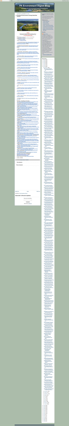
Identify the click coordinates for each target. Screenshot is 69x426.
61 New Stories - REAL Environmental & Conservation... (47, 214)
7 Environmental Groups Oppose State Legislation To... (48, 174)
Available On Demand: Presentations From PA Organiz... (48, 361)
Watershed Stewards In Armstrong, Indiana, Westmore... (47, 334)
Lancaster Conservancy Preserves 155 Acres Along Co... (48, 320)
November (46, 391)
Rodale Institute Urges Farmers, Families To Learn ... (48, 309)
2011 (44, 417)
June (45, 397)
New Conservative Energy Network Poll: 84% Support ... (48, 183)
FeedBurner (30, 203)
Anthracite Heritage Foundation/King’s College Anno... (48, 97)
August (45, 395)
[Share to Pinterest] (22, 157)
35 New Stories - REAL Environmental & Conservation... (47, 349)
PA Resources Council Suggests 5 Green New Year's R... (48, 171)
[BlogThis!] (18, 157)
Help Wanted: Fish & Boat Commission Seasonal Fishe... (48, 116)
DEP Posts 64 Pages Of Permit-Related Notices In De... (48, 226)
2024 (44, 62)
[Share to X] (19, 157)
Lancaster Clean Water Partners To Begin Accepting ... (49, 195)
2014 (44, 413)
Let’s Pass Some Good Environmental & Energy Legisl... (48, 88)
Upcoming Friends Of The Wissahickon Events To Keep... (48, 293)
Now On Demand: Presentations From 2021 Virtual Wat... (48, 159)
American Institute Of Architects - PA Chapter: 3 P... (48, 148)
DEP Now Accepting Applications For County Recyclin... (48, 374)
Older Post (38, 191)
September (46, 393)
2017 (44, 409)
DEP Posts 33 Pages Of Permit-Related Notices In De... (48, 154)
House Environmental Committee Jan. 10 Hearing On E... (48, 145)
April (45, 400)
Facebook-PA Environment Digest (48, 26)
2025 (44, 61)
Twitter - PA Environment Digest (48, 25)
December (46, 67)
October (45, 392)
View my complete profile (47, 54)
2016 (44, 410)
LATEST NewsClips (46, 21)
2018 (44, 408)
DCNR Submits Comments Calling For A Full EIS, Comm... (48, 91)
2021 (44, 66)
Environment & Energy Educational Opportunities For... (48, 137)
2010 (44, 418)
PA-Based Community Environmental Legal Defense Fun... (47, 306)
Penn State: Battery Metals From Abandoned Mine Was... (48, 238)
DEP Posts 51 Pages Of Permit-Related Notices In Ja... (48, 69)
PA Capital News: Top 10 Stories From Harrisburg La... (48, 356)
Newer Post (17, 191)
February (45, 402)
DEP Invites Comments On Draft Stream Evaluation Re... (48, 377)
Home (28, 191)
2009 (44, 419)
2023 (44, 63)
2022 (44, 65)
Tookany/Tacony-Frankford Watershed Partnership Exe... (48, 317)
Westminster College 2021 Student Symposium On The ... (49, 109)
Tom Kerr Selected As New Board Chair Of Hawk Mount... (48, 180)
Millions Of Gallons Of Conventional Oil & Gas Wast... (48, 337)
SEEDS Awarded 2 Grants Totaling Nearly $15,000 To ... (48, 250)
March (45, 401)
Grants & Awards (45, 22)
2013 (44, 414)
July (45, 396)
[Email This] (17, 157)
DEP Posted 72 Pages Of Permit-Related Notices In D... (48, 366)
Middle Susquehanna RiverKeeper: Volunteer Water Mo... (48, 271)
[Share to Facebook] (21, 157)
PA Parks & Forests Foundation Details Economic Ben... (47, 289)
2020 (44, 405)
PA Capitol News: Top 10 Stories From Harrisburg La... (48, 220)
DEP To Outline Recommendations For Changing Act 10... (48, 298)
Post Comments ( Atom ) (23, 193)
